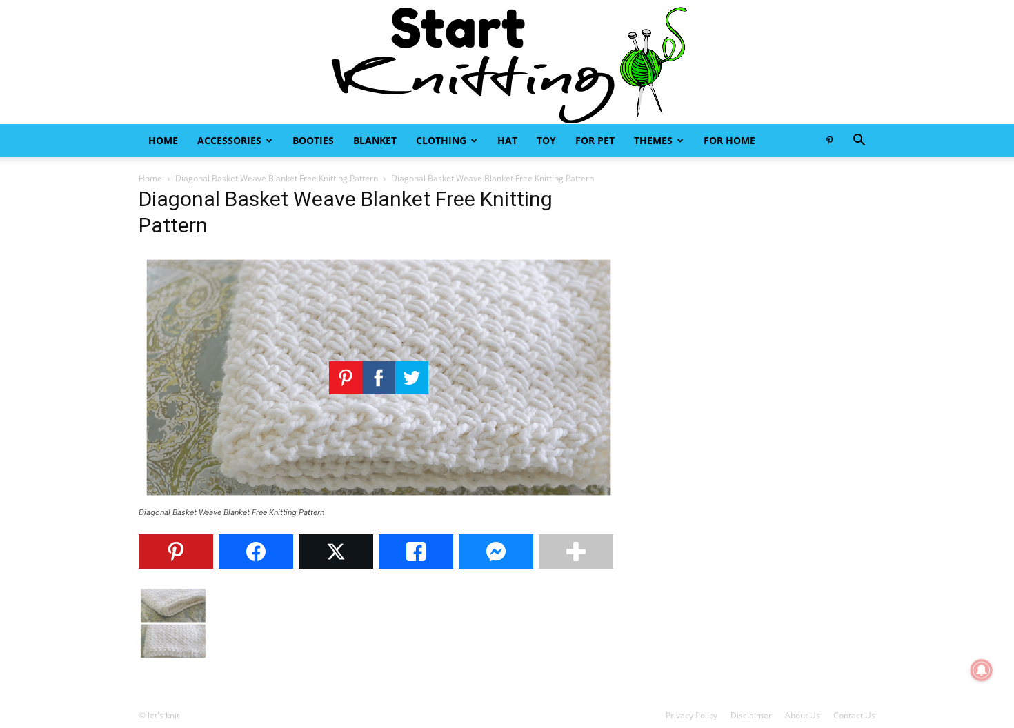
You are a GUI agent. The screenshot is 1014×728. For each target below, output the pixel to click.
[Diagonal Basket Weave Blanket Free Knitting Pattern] (379, 499)
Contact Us (854, 715)
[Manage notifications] (982, 670)
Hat (507, 140)
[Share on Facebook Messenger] (496, 551)
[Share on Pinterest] (176, 551)
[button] (858, 141)
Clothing (441, 140)
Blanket (375, 140)
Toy (546, 140)
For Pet (595, 140)
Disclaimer (751, 715)
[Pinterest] (829, 140)
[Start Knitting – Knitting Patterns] (507, 62)
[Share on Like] (416, 551)
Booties (313, 140)
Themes (653, 140)
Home (163, 140)
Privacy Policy (691, 715)
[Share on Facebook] (256, 551)
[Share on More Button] (576, 551)
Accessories (229, 140)
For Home (729, 140)
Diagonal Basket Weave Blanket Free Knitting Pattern (276, 178)
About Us (802, 715)
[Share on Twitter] (336, 551)
